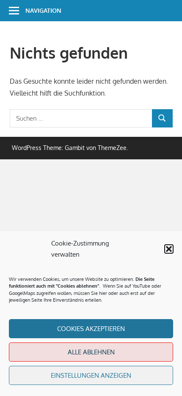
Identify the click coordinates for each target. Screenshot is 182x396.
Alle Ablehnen (91, 352)
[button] (169, 249)
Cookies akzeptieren (91, 329)
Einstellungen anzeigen (91, 375)
